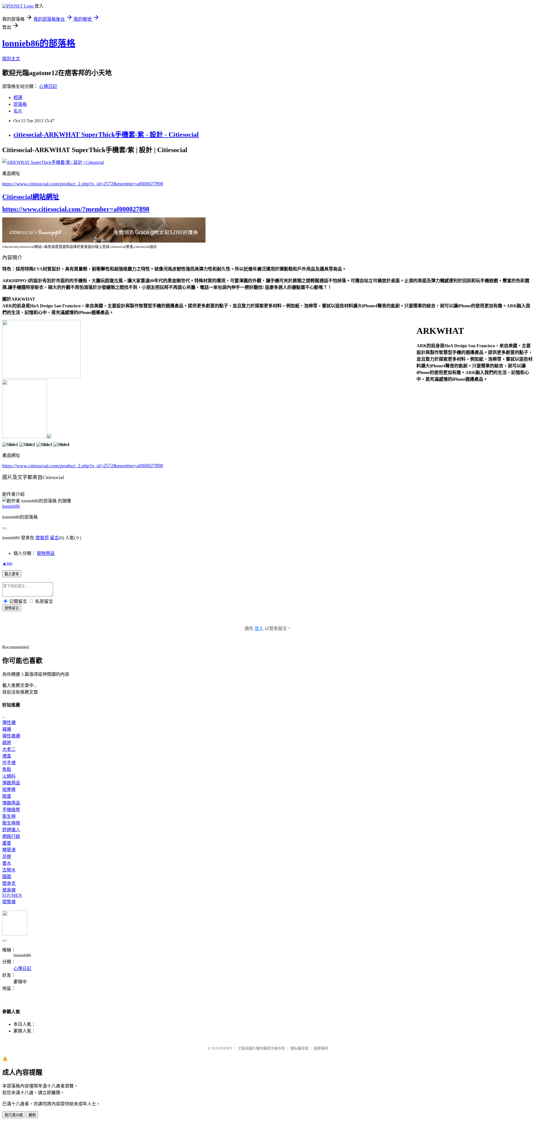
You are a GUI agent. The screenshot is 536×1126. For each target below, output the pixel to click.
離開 (32, 1115)
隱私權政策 (299, 1048)
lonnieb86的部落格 (38, 43)
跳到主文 (11, 58)
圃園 (6, 876)
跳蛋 (6, 796)
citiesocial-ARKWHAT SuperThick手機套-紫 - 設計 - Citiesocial (106, 134)
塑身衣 (9, 883)
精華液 (9, 849)
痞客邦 (42, 537)
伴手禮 (9, 762)
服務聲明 (321, 1048)
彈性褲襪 (11, 736)
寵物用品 (46, 553)
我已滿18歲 (13, 1115)
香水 (6, 863)
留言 (54, 537)
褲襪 (6, 729)
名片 (17, 111)
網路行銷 (11, 836)
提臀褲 (9, 901)
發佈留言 (11, 608)
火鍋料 (9, 776)
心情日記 (48, 86)
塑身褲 (9, 890)
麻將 (6, 742)
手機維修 (11, 809)
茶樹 (6, 856)
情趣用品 (11, 782)
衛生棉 (9, 816)
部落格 (20, 104)
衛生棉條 (11, 823)
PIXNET (226, 1048)
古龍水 (9, 870)
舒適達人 (11, 829)
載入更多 (11, 574)
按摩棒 (9, 789)
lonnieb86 (11, 506)
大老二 (9, 749)
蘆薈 (6, 843)
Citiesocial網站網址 (30, 196)
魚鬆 (6, 769)
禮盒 (6, 756)
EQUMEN (12, 895)
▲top (7, 563)
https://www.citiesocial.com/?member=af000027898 (75, 209)
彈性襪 (9, 722)
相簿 (17, 97)
